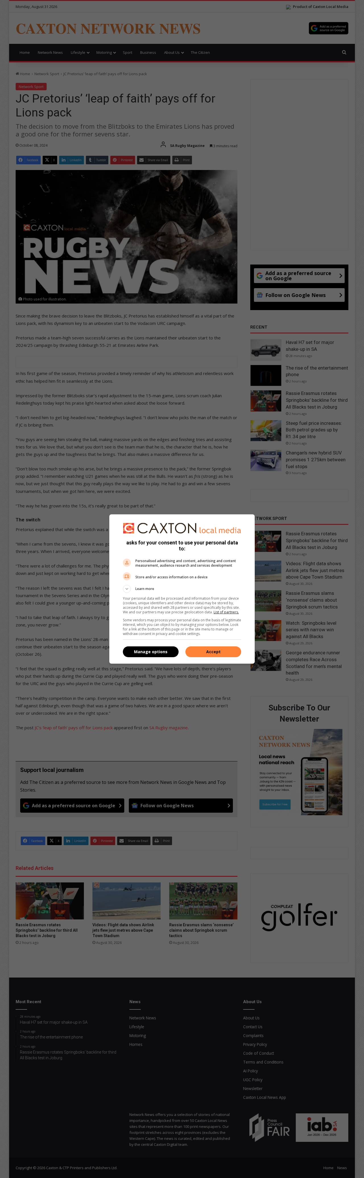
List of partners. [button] (226, 612)
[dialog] (182, 589)
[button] (182, 589)
